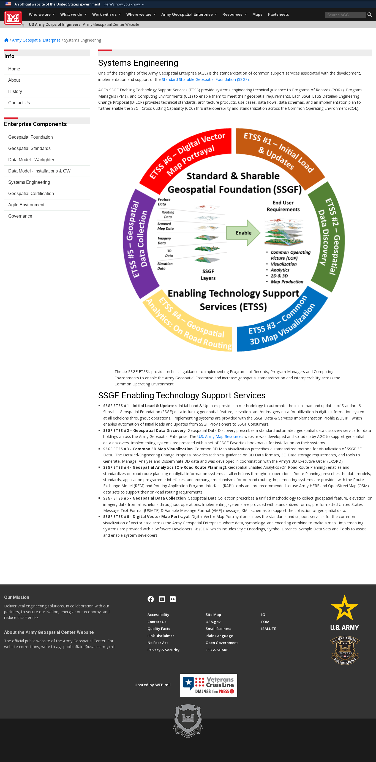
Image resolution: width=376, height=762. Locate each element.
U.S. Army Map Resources (220, 436)
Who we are (40, 14)
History (15, 91)
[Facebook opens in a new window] (151, 599)
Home (14, 69)
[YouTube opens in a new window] (162, 599)
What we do (71, 14)
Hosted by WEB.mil (153, 684)
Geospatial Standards (29, 148)
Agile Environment (26, 204)
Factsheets (278, 14)
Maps (257, 14)
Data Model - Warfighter (31, 159)
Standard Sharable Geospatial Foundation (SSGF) (205, 79)
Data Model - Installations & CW (39, 171)
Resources (233, 14)
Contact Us (19, 102)
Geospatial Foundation (30, 137)
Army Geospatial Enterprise (187, 14)
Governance (20, 216)
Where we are (139, 14)
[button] (125, 4)
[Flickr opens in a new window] (173, 599)
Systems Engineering (29, 182)
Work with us (105, 14)
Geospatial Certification (31, 193)
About (14, 80)
